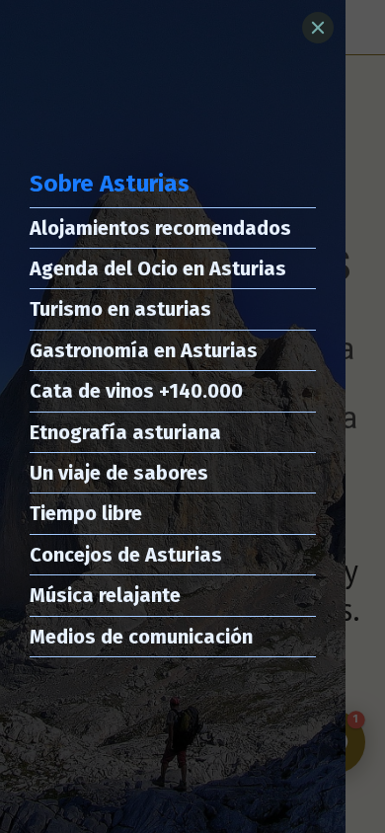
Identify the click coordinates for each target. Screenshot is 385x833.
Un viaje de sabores (119, 473)
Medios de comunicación (141, 636)
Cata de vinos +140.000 (136, 391)
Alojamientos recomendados (160, 228)
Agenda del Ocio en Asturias (158, 268)
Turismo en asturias (120, 309)
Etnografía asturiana (125, 432)
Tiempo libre (86, 513)
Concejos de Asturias (126, 555)
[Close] (318, 27)
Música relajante (105, 595)
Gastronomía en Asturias (144, 350)
